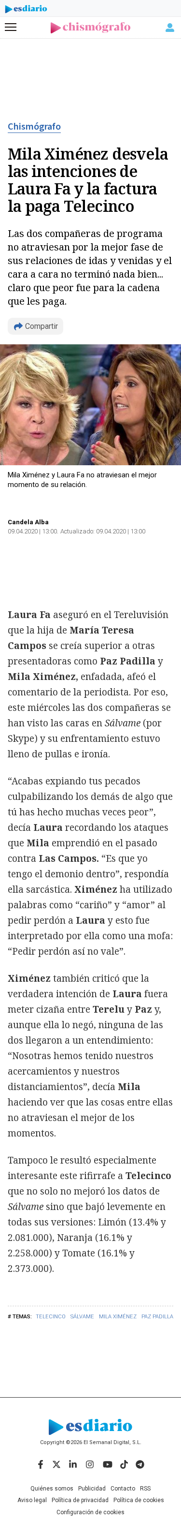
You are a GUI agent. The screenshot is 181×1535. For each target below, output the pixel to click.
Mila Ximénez (118, 1317)
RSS (145, 1488)
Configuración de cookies (90, 1512)
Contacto (123, 1488)
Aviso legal (32, 1500)
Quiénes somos (51, 1488)
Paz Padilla (157, 1317)
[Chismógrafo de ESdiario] (90, 27)
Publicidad (92, 1488)
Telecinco (51, 1317)
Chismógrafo (34, 127)
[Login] (170, 27)
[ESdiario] (26, 10)
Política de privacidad (80, 1500)
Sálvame (82, 1317)
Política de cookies (138, 1500)
